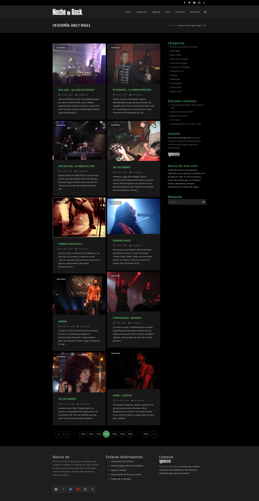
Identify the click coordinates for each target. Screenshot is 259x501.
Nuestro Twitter (118, 470)
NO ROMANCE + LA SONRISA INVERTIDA (132, 89)
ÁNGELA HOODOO (179, 115)
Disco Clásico (176, 54)
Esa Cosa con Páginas (180, 67)
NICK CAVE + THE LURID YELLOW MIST (76, 90)
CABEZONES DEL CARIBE (181, 111)
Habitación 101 (177, 71)
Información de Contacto (122, 461)
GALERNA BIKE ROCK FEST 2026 (185, 124)
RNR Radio (175, 79)
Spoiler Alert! (176, 91)
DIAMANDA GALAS (122, 240)
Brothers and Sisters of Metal (183, 46)
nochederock (82, 95)
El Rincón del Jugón (178, 63)
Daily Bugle (61, 48)
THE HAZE (175, 119)
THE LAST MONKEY (122, 167)
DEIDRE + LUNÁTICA (122, 395)
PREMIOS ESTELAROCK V (70, 244)
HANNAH (62, 321)
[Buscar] (205, 12)
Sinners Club (175, 87)
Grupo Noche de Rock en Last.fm (126, 474)
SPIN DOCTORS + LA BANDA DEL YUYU (76, 166)
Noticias (173, 75)
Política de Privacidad (121, 478)
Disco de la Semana (179, 59)
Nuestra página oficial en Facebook (127, 465)
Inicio (171, 25)
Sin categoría (176, 83)
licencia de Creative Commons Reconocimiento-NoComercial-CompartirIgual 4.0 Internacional (179, 470)
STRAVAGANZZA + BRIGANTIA (127, 318)
